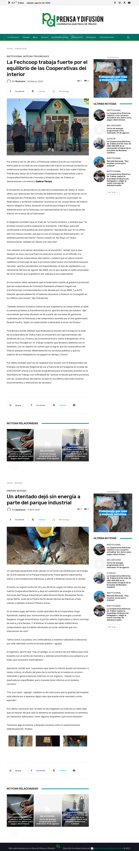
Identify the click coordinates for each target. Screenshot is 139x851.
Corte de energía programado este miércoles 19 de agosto (48, 456)
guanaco (20, 81)
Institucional (20, 48)
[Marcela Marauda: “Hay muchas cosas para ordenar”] (99, 162)
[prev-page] (9, 467)
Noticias (28, 56)
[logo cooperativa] (72, 20)
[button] (128, 37)
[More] (74, 405)
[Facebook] (115, 3)
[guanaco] (9, 81)
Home (10, 48)
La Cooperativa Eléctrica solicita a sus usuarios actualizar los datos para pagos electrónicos (20, 455)
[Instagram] (119, 3)
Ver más (112, 192)
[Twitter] (124, 3)
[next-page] (14, 467)
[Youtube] (129, 3)
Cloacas (75, 444)
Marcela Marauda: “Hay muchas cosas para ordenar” (117, 163)
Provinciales (41, 56)
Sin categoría (47, 451)
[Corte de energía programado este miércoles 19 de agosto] (47, 445)
